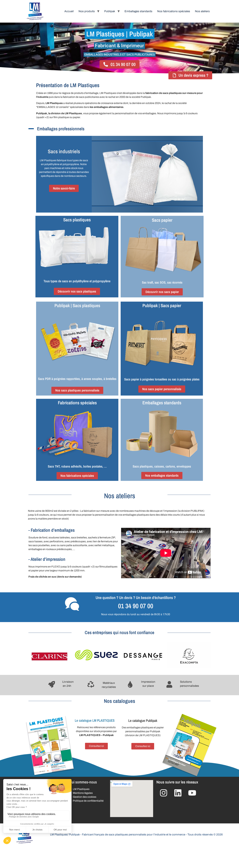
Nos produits (87, 11)
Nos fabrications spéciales (173, 11)
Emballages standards (138, 11)
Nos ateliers (202, 11)
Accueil (69, 11)
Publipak (109, 11)
